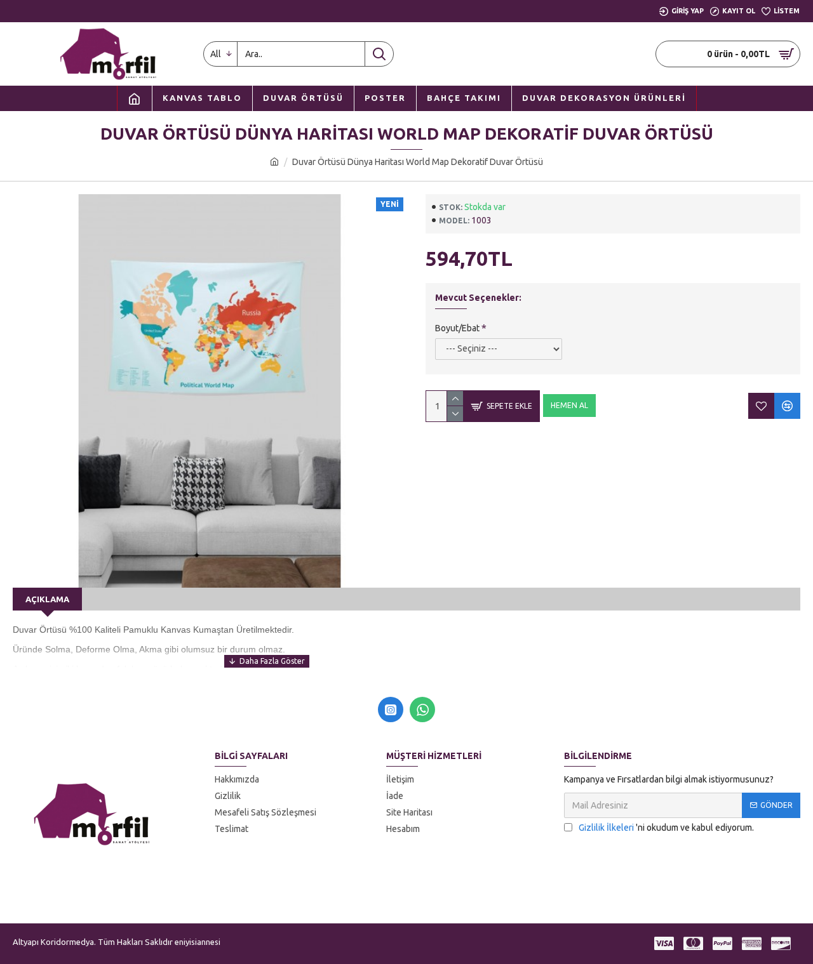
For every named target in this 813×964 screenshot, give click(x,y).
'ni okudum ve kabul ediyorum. (666, 827)
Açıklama (47, 599)
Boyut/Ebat (457, 328)
